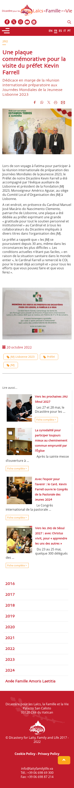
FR (55, 31)
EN (50, 31)
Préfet (51, 357)
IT (65, 31)
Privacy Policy (48, 754)
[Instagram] (20, 22)
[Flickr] (34, 22)
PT (69, 31)
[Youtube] (27, 22)
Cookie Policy (25, 754)
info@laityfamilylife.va (37, 768)
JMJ (12, 365)
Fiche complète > (46, 419)
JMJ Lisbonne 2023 (22, 357)
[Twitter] (14, 22)
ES (60, 31)
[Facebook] (7, 22)
